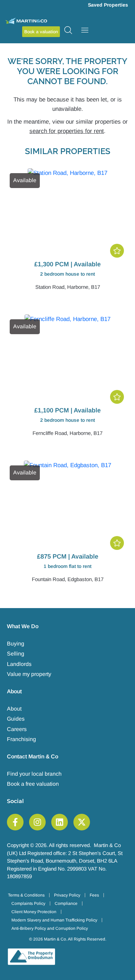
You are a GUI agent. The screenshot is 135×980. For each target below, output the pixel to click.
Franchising (21, 739)
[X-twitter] (81, 822)
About (14, 709)
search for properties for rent (66, 131)
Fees (94, 895)
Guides (16, 719)
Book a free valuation (33, 784)
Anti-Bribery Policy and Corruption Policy (49, 928)
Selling (15, 654)
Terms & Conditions (26, 895)
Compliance (66, 903)
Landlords (19, 664)
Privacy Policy (67, 895)
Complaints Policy (28, 903)
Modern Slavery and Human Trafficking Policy (54, 920)
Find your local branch (34, 774)
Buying (15, 644)
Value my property (29, 674)
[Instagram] (37, 822)
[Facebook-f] (15, 822)
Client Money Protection (33, 911)
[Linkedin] (59, 822)
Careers (17, 729)
